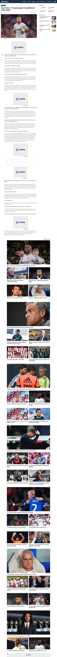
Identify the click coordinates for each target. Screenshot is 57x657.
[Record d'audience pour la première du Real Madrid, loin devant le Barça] (54, 18)
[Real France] (6, 1)
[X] (48, 1)
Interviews (3, 5)
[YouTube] (49, 1)
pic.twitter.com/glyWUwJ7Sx (12, 162)
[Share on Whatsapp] (2, 62)
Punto (2, 12)
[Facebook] (46, 1)
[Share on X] (34, 12)
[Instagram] (50, 1)
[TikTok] (51, 1)
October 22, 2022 (18, 164)
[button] (45, 1)
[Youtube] (52, 11)
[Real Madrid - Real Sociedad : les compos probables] (54, 30)
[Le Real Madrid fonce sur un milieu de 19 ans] (54, 22)
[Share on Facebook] (33, 12)
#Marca (8, 158)
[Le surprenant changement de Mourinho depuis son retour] (54, 26)
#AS (32, 159)
